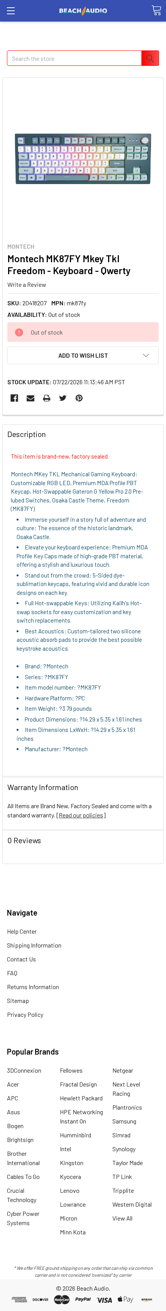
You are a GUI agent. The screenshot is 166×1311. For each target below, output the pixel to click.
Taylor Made (127, 1162)
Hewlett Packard (81, 1098)
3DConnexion (24, 1070)
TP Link (122, 1176)
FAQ (12, 972)
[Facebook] (14, 398)
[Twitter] (63, 398)
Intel (65, 1148)
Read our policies (81, 815)
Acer (13, 1084)
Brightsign (20, 1139)
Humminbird (75, 1135)
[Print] (47, 398)
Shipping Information (34, 945)
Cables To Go (23, 1176)
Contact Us (21, 959)
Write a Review (26, 284)
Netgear (122, 1070)
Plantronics (127, 1107)
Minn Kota (73, 1232)
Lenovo (70, 1190)
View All (122, 1218)
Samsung (124, 1121)
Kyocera (70, 1176)
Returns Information (33, 986)
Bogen (15, 1125)
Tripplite (123, 1190)
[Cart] (156, 10)
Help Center (22, 931)
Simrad (121, 1135)
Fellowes (71, 1070)
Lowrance (73, 1204)
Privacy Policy (25, 1014)
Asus (13, 1111)
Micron (68, 1218)
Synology (124, 1148)
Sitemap (18, 1000)
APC (12, 1098)
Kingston (71, 1162)
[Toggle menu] (10, 10)
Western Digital (132, 1204)
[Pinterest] (79, 398)
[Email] (30, 398)
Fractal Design (78, 1084)
